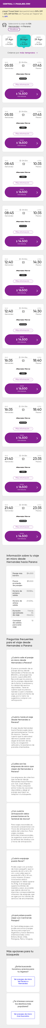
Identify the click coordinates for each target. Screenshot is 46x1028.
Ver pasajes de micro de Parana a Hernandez (23, 981)
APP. (6, 17)
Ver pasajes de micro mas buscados (23, 1015)
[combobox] (29, 53)
